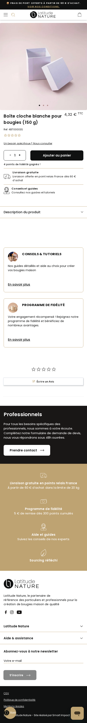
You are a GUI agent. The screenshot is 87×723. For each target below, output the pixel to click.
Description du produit (22, 212)
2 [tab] (43, 105)
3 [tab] (47, 105)
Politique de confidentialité (19, 700)
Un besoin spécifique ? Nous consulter (28, 143)
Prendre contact (23, 450)
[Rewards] (10, 713)
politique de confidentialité (66, 668)
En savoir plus (19, 284)
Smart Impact (61, 715)
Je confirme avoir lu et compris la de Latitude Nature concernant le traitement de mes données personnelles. (45, 671)
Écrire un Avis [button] (45, 381)
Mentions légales (14, 706)
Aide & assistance (18, 638)
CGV (6, 693)
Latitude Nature (16, 626)
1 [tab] (39, 105)
